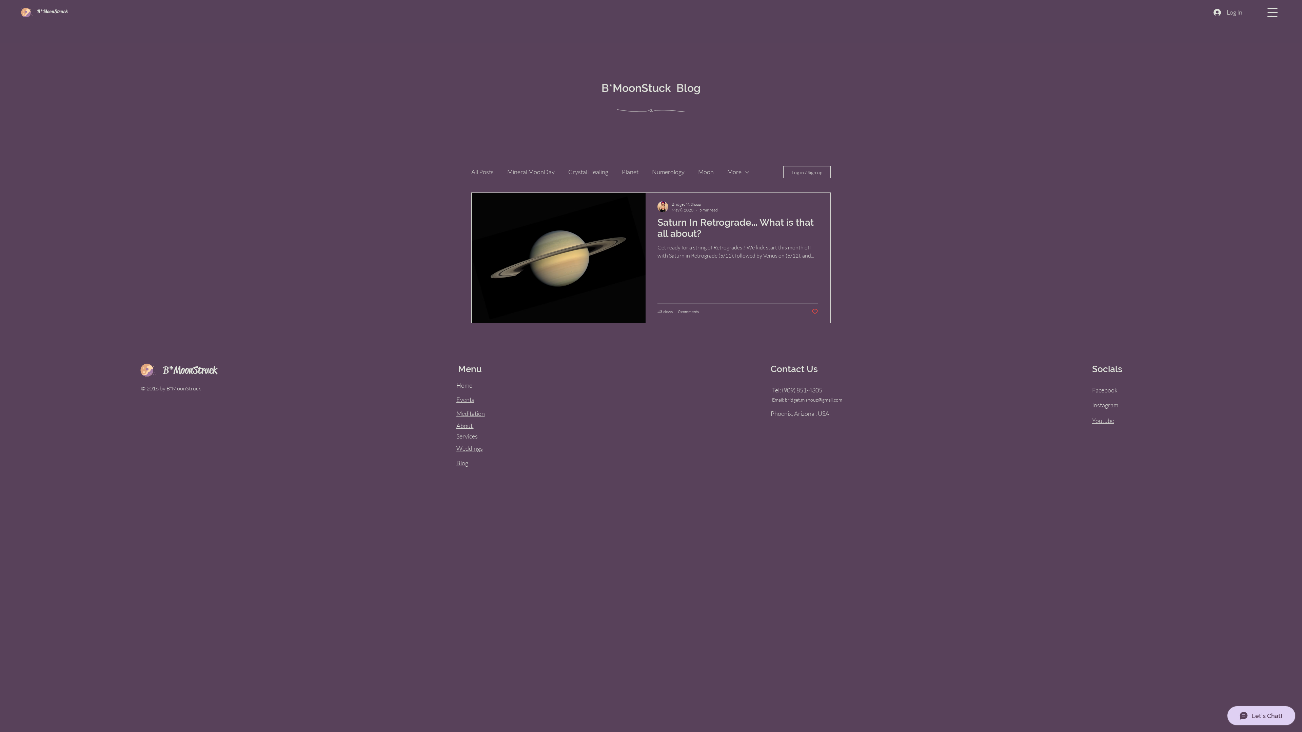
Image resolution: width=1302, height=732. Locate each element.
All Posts (482, 172)
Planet (630, 172)
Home (464, 385)
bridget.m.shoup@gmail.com (813, 400)
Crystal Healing (588, 172)
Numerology (668, 172)
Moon (706, 172)
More (734, 172)
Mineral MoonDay (531, 172)
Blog (462, 463)
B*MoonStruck (52, 11)
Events (465, 399)
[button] (1272, 12)
